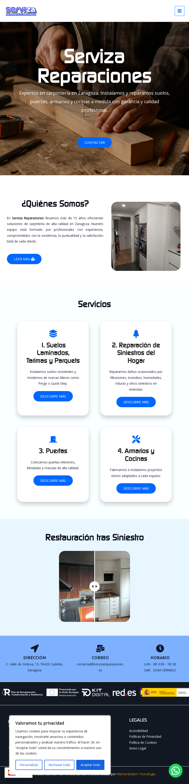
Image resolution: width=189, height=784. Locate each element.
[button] (176, 771)
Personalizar (29, 765)
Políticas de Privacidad (145, 736)
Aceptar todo (90, 765)
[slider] (94, 586)
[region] (60, 745)
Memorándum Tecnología (136, 774)
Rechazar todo (59, 765)
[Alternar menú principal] (180, 11)
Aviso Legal (137, 748)
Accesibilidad (138, 730)
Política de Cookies (143, 742)
